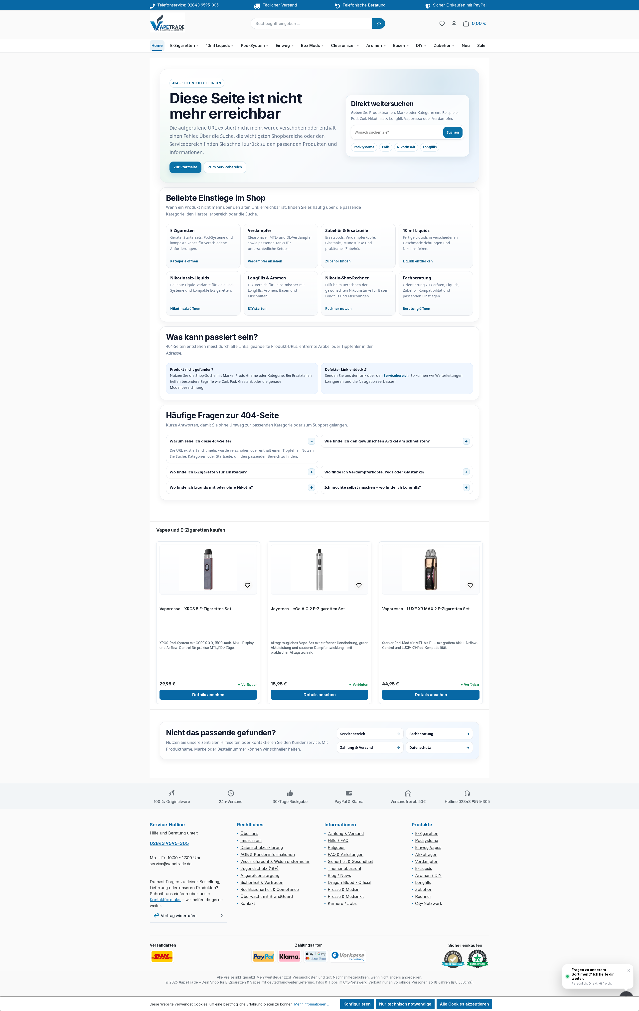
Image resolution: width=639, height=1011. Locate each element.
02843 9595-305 (169, 843)
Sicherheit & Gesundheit (350, 861)
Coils (385, 147)
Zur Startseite (185, 167)
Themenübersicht (344, 868)
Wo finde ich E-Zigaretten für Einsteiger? (208, 471)
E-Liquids (423, 868)
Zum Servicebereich (225, 167)
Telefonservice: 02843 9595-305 (187, 4)
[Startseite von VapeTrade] (175, 22)
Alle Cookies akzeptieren (464, 1004)
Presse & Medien (343, 889)
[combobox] (311, 23)
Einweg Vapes (428, 847)
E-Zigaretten (426, 833)
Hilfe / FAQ (338, 840)
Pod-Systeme (364, 147)
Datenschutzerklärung (261, 847)
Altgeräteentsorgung (259, 875)
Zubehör (423, 889)
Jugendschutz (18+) (259, 868)
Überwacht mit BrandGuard (266, 896)
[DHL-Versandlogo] (162, 956)
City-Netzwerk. (355, 982)
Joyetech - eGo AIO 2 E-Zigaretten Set (308, 609)
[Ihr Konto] (454, 23)
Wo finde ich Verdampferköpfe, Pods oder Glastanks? (374, 471)
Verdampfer (426, 861)
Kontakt (247, 903)
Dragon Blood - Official (349, 882)
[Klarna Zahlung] (289, 956)
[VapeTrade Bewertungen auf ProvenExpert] (453, 959)
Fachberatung (439, 733)
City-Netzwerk (428, 903)
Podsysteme (426, 840)
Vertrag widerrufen (178, 915)
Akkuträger (426, 854)
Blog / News (339, 875)
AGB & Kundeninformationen (267, 854)
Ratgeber (336, 847)
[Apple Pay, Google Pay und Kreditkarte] (316, 956)
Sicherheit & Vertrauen (261, 882)
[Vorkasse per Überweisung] (348, 956)
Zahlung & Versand (370, 747)
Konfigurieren (357, 1004)
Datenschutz (439, 747)
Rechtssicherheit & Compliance (269, 889)
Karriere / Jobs (342, 903)
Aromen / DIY (428, 875)
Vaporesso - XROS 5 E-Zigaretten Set (195, 609)
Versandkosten (305, 977)
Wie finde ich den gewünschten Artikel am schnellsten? (377, 440)
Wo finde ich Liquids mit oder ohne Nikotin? (211, 487)
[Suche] (378, 23)
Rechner (423, 896)
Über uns (249, 833)
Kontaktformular (165, 899)
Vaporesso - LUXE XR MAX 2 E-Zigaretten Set (426, 609)
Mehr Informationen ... (311, 1004)
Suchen (453, 132)
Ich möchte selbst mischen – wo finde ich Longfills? (372, 487)
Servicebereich (396, 375)
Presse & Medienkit (346, 896)
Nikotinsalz (406, 147)
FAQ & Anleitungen (345, 854)
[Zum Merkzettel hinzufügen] (248, 585)
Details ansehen (208, 694)
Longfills (430, 147)
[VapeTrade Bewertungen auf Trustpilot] (477, 959)
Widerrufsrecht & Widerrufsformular (275, 861)
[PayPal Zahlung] (263, 956)
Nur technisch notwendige (405, 1004)
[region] (319, 615)
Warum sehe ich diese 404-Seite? (200, 440)
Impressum (251, 840)
